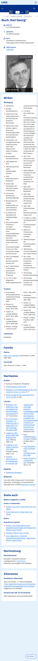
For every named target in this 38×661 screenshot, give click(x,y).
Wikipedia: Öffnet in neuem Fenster (17, 533)
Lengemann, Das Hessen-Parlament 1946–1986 (12, 447)
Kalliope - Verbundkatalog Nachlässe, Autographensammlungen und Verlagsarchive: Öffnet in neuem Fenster (21, 528)
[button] (35, 2)
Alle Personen (28, 16)
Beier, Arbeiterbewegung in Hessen (29, 437)
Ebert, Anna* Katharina (11, 355)
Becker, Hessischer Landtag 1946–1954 (29, 460)
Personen (6, 16)
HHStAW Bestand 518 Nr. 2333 (16, 387)
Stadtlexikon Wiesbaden (14, 472)
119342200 (10, 49)
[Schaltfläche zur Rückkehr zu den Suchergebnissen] (2, 8)
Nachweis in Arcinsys (28, 484)
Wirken (31, 656)
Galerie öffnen (27, 57)
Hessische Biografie (16, 16)
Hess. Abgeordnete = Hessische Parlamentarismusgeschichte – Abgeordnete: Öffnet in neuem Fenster (21, 538)
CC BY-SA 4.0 (20, 561)
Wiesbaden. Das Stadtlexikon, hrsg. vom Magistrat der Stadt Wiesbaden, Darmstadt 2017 (12, 409)
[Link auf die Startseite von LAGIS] (10, 2)
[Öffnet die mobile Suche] (34, 8)
